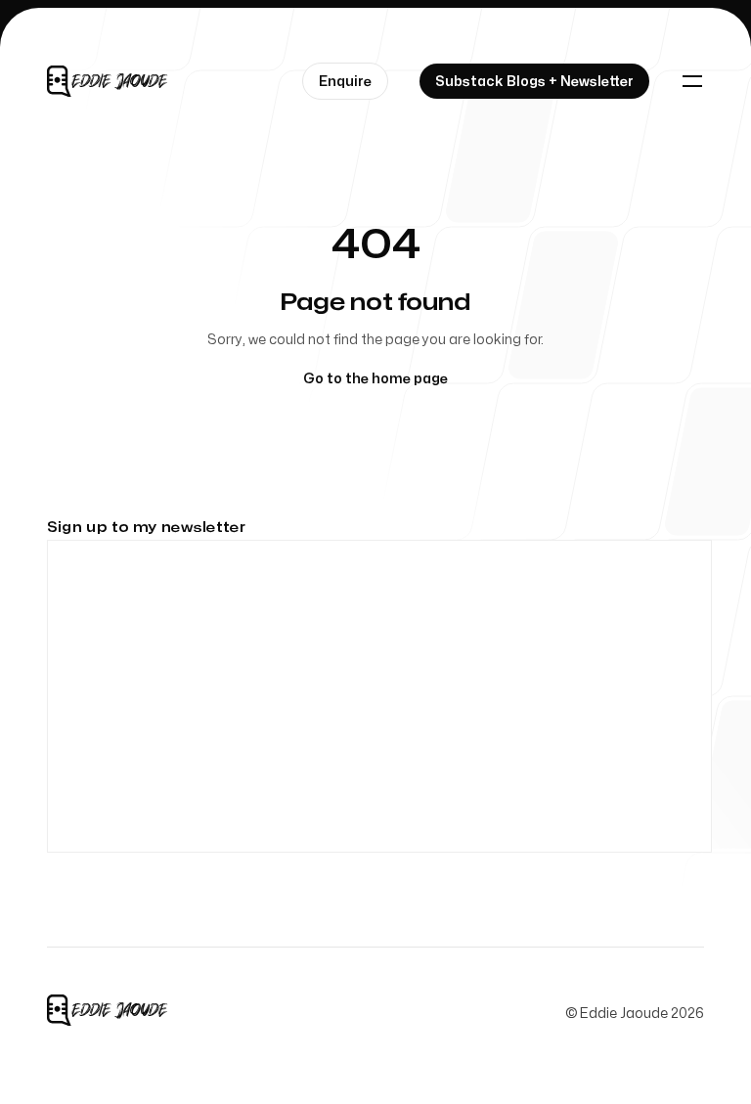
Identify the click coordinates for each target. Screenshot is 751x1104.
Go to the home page (375, 379)
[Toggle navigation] (692, 81)
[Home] (109, 81)
